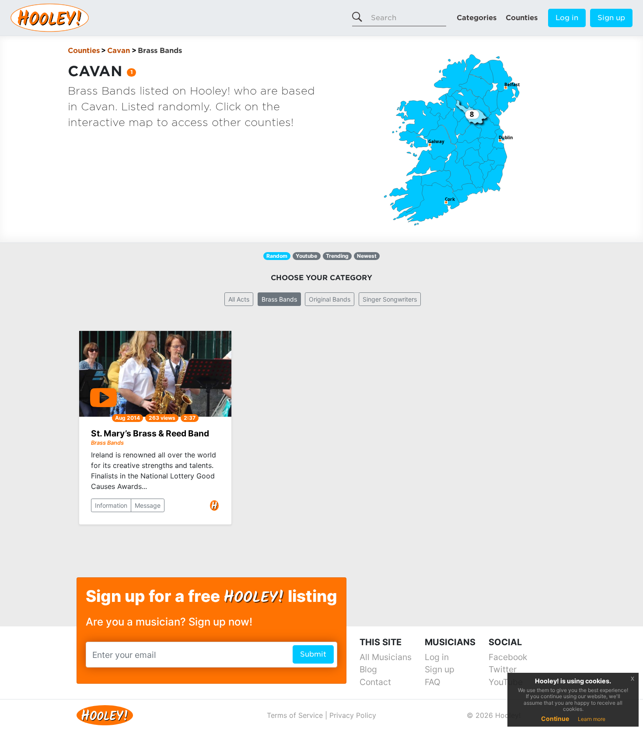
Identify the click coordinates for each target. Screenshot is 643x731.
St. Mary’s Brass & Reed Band (150, 433)
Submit (313, 654)
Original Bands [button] (329, 299)
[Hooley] (101, 714)
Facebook (508, 657)
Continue (555, 718)
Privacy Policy (352, 715)
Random (276, 256)
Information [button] (111, 505)
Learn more (591, 719)
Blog (368, 669)
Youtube (306, 256)
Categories (476, 18)
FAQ (432, 682)
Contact (375, 682)
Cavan (118, 50)
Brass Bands (107, 442)
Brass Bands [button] (279, 299)
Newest (367, 256)
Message (148, 505)
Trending (337, 256)
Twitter (503, 669)
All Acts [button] (238, 299)
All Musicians (386, 657)
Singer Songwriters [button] (390, 299)
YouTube (506, 682)
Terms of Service (295, 715)
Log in (567, 18)
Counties (522, 18)
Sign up (611, 18)
